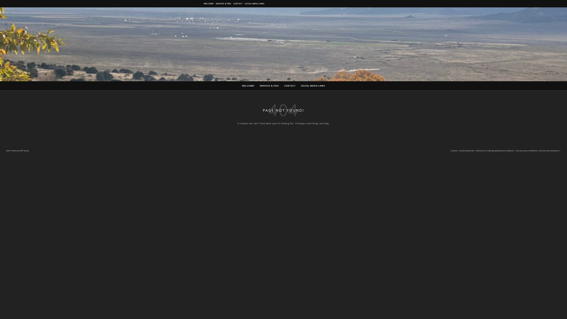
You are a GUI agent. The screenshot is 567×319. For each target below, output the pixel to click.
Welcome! (209, 3)
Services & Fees (223, 3)
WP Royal (24, 150)
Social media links (254, 3)
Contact (238, 3)
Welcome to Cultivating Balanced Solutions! (495, 150)
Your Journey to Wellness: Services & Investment (537, 150)
